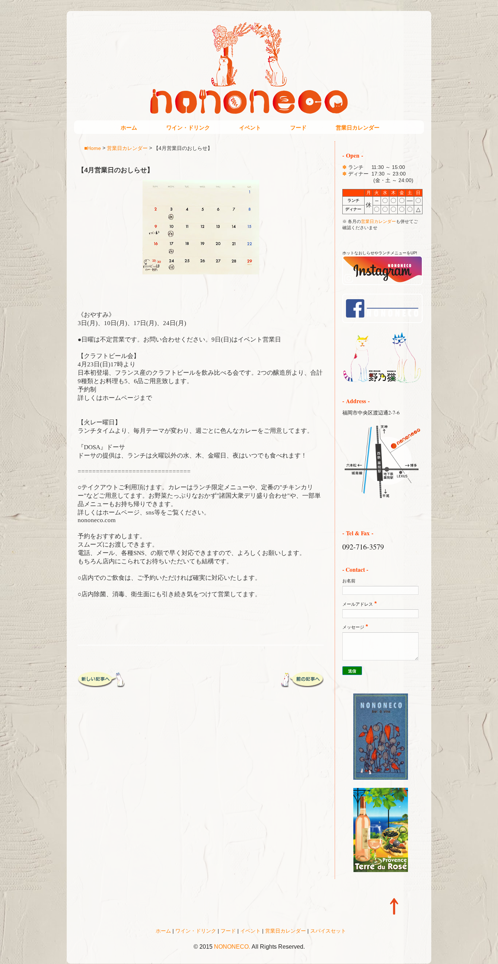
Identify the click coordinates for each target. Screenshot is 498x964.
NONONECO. (232, 947)
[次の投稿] (101, 684)
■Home (92, 148)
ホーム (129, 127)
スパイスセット (328, 931)
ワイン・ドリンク (188, 127)
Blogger (264, 957)
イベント (250, 127)
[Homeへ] (382, 382)
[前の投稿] (300, 684)
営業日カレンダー (358, 127)
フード (298, 127)
